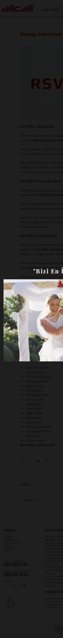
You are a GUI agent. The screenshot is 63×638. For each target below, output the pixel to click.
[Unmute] (13, 357)
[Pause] (8, 357)
